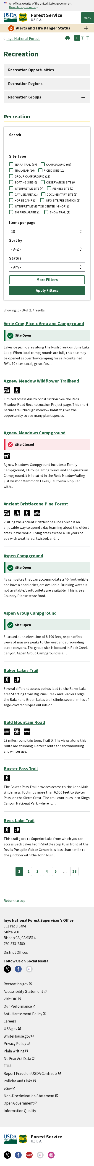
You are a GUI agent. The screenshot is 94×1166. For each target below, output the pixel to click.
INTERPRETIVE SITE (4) (29, 188)
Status (15, 258)
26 (74, 871)
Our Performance (18, 1006)
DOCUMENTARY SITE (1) (62, 194)
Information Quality (20, 1110)
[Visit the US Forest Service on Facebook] (18, 1155)
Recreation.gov (16, 983)
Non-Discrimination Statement (29, 1095)
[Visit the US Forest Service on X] (7, 1155)
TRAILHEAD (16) (25, 170)
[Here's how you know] (47, 5)
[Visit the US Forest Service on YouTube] (29, 1155)
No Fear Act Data (17, 1058)
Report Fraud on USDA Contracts (30, 1073)
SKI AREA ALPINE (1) (28, 212)
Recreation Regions (25, 83)
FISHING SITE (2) (62, 188)
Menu (87, 18)
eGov (8, 1088)
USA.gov (10, 1028)
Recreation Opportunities (31, 69)
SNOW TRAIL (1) (60, 212)
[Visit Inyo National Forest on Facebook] (18, 969)
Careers (10, 1021)
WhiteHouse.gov (17, 1036)
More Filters (47, 279)
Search (15, 134)
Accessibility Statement (23, 991)
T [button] (77, 38)
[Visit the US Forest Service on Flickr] (40, 1155)
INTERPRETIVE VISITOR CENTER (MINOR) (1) (42, 206)
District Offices (16, 952)
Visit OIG (10, 998)
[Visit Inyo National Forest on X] (7, 969)
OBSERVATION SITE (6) (61, 182)
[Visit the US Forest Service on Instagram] (51, 1155)
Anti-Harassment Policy (23, 1013)
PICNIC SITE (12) (54, 170)
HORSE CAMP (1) (26, 200)
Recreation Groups (24, 97)
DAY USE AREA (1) (26, 194)
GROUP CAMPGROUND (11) (32, 176)
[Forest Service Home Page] (23, 17)
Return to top (14, 900)
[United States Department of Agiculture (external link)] (11, 17)
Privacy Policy (15, 1043)
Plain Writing (14, 1051)
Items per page (22, 222)
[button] (67, 37)
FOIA (7, 1065)
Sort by (15, 240)
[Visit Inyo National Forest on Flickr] (29, 969)
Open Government (19, 1103)
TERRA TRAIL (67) (26, 164)
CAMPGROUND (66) (58, 164)
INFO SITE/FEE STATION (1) (63, 200)
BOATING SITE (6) (26, 182)
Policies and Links (18, 1081)
